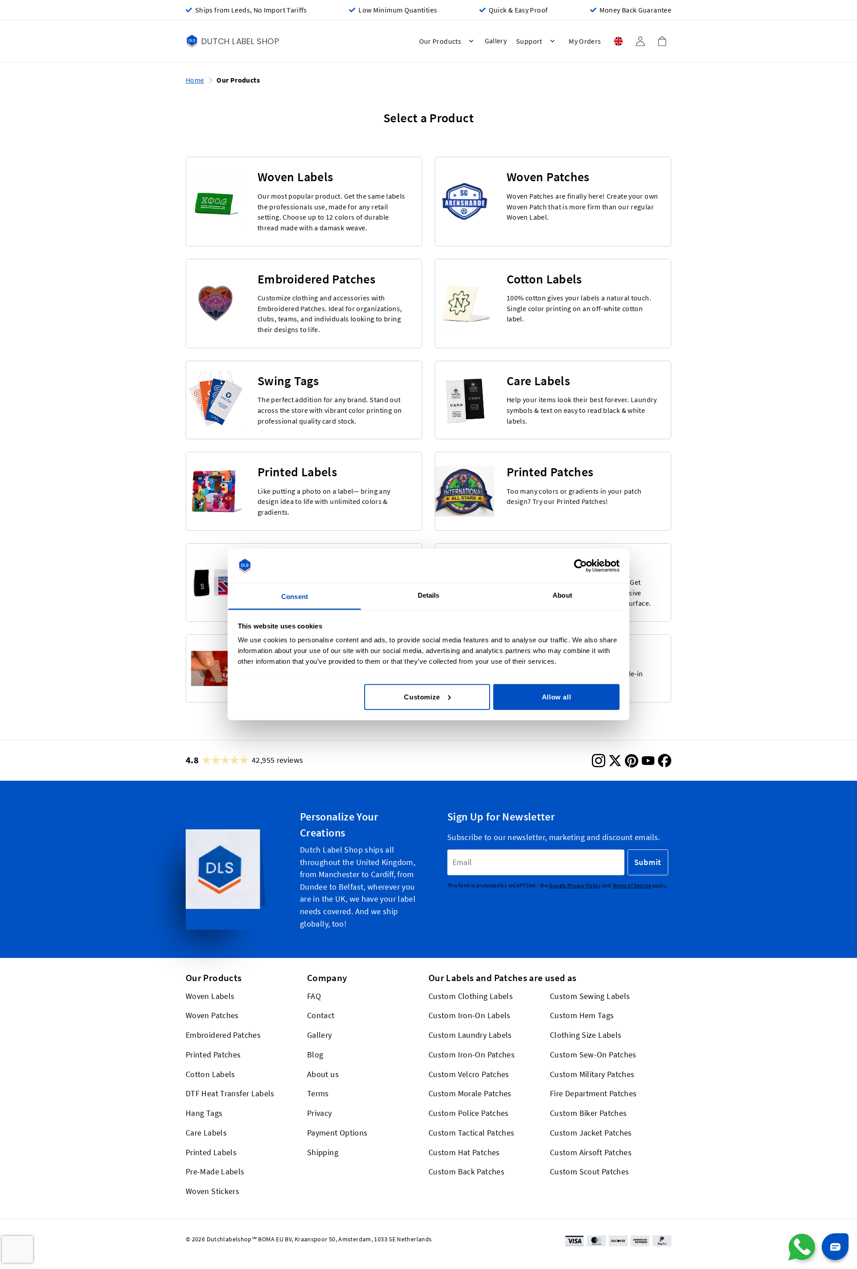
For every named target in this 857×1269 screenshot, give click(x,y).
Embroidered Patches (223, 1035)
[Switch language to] (618, 41)
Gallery (319, 1035)
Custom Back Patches (466, 1171)
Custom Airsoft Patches (591, 1152)
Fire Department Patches (593, 1093)
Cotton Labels (210, 1074)
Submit (647, 862)
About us (323, 1074)
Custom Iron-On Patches (471, 1054)
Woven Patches (212, 1015)
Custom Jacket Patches (591, 1133)
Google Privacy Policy (575, 885)
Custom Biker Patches (588, 1113)
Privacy (319, 1113)
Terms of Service (631, 885)
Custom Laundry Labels (470, 1035)
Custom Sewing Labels (590, 996)
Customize (422, 696)
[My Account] (640, 41)
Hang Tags (204, 1113)
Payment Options (337, 1133)
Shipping (322, 1152)
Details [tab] (429, 595)
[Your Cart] (662, 41)
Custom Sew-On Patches (593, 1054)
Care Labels (206, 1133)
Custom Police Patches (468, 1113)
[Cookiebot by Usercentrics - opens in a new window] (580, 566)
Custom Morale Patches (470, 1093)
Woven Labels (210, 996)
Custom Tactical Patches (471, 1133)
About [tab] (562, 595)
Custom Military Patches (592, 1074)
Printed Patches (213, 1054)
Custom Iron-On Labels (469, 1015)
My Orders (585, 41)
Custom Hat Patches (464, 1152)
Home (195, 80)
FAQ (314, 996)
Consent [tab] (294, 596)
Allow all (556, 696)
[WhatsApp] (801, 1247)
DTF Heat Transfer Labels (230, 1093)
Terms (318, 1093)
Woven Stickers (212, 1191)
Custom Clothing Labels (470, 996)
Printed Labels (211, 1152)
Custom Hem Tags (582, 1015)
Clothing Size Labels (585, 1035)
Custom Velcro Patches (468, 1074)
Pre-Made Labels (215, 1171)
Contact (321, 1015)
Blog (315, 1054)
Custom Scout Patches (589, 1171)
